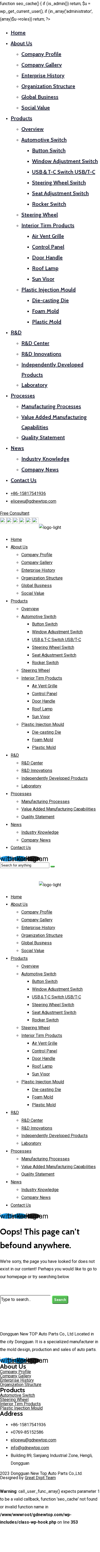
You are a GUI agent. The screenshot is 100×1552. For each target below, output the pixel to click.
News (17, 448)
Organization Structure (48, 86)
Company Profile (41, 54)
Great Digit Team (40, 1477)
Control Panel (48, 247)
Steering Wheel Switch (59, 182)
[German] (16, 522)
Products (21, 118)
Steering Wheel (39, 214)
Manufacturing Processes (51, 406)
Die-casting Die (50, 300)
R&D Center (35, 343)
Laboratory (34, 385)
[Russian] (22, 522)
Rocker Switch (49, 204)
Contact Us (24, 480)
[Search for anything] (52, 866)
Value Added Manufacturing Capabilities (58, 809)
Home (18, 32)
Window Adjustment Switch (65, 161)
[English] (9, 522)
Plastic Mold (46, 322)
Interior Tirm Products (47, 225)
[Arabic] (3, 522)
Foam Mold (45, 311)
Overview (32, 129)
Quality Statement (43, 437)
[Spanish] (29, 522)
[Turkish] (35, 522)
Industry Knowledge (45, 459)
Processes (23, 395)
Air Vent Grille (48, 236)
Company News (40, 469)
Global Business (39, 97)
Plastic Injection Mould (48, 289)
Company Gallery (41, 65)
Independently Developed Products (54, 778)
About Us (21, 43)
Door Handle (47, 257)
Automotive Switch (44, 140)
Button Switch (49, 150)
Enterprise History (43, 75)
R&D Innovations (41, 354)
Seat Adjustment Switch (60, 193)
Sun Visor (43, 279)
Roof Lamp (45, 268)
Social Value (35, 107)
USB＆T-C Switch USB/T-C (63, 172)
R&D (16, 332)
